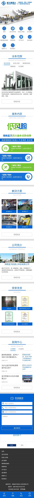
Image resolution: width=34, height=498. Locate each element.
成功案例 (4, 472)
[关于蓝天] (21, 36)
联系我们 (4, 478)
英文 (22, 445)
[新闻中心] (4, 44)
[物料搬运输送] (4, 36)
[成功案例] (29, 36)
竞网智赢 (23, 489)
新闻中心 (4, 475)
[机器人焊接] (21, 27)
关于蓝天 (4, 469)
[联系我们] (13, 44)
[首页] (4, 27)
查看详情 (17, 101)
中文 (11, 445)
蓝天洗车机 (5, 454)
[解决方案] (17, 16)
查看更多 (17, 234)
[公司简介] (17, 262)
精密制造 (4, 466)
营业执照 (11, 489)
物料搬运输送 (5, 463)
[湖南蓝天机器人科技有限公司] (17, 3)
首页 (3, 451)
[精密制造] (13, 36)
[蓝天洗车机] (13, 27)
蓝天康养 (4, 460)
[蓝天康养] (29, 27)
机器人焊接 (5, 457)
